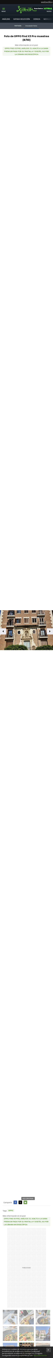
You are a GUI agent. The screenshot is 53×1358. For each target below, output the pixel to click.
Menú (4, 11)
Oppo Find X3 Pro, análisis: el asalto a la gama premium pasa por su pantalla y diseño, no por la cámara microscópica (26, 51)
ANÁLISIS (6, 19)
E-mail (25, 1202)
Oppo (10, 1210)
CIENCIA (36, 19)
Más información (40, 1355)
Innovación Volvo (31, 26)
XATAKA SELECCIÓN (21, 19)
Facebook (15, 1202)
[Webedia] (47, 2)
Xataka (26, 9)
